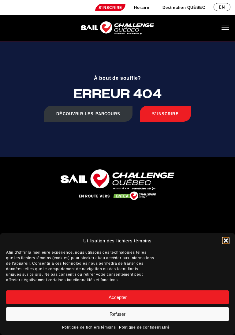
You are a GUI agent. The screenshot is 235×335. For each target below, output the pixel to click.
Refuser (117, 314)
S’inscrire (110, 8)
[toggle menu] (225, 27)
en (222, 7)
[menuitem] (110, 7)
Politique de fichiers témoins (89, 327)
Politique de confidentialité (144, 327)
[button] (226, 240)
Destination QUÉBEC (183, 7)
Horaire (141, 7)
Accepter (118, 297)
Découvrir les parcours (88, 114)
